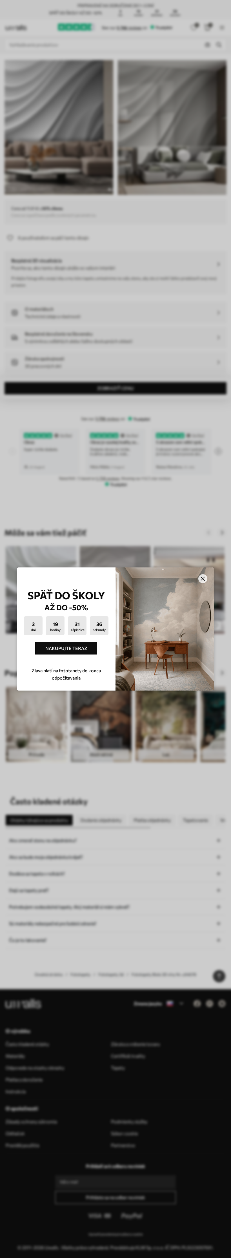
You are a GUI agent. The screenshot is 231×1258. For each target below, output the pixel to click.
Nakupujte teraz (66, 648)
